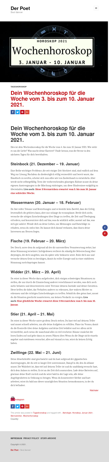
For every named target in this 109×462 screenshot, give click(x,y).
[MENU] (96, 8)
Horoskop (76, 412)
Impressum (16, 438)
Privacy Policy (31, 438)
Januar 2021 (87, 412)
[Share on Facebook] (105, 227)
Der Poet (20, 8)
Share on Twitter (17, 112)
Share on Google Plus (27, 112)
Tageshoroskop (19, 86)
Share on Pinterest (22, 112)
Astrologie (67, 412)
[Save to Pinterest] (105, 233)
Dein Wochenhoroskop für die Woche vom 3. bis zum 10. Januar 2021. (53, 98)
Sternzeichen (16, 415)
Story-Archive (48, 438)
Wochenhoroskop (30, 415)
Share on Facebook (13, 112)
